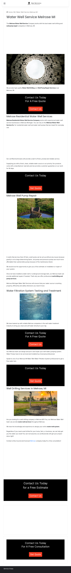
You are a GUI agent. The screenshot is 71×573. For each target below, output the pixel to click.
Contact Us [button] (35, 109)
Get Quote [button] (35, 188)
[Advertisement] (35, 41)
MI (14, 12)
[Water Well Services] (35, 3)
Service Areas (8, 569)
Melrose (33, 441)
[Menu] (4, 4)
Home (10, 12)
